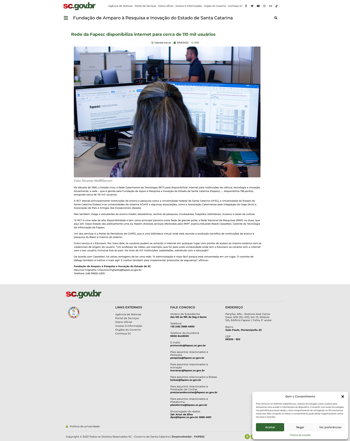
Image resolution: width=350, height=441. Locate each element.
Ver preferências (330, 427)
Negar (300, 427)
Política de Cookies (300, 434)
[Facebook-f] (247, 436)
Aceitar (270, 427)
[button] (343, 396)
